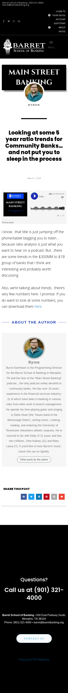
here (38, 306)
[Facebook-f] (3, 21)
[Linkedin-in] (19, 21)
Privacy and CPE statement (34, 659)
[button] (51, 42)
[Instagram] (14, 21)
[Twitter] (9, 21)
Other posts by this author (34, 459)
